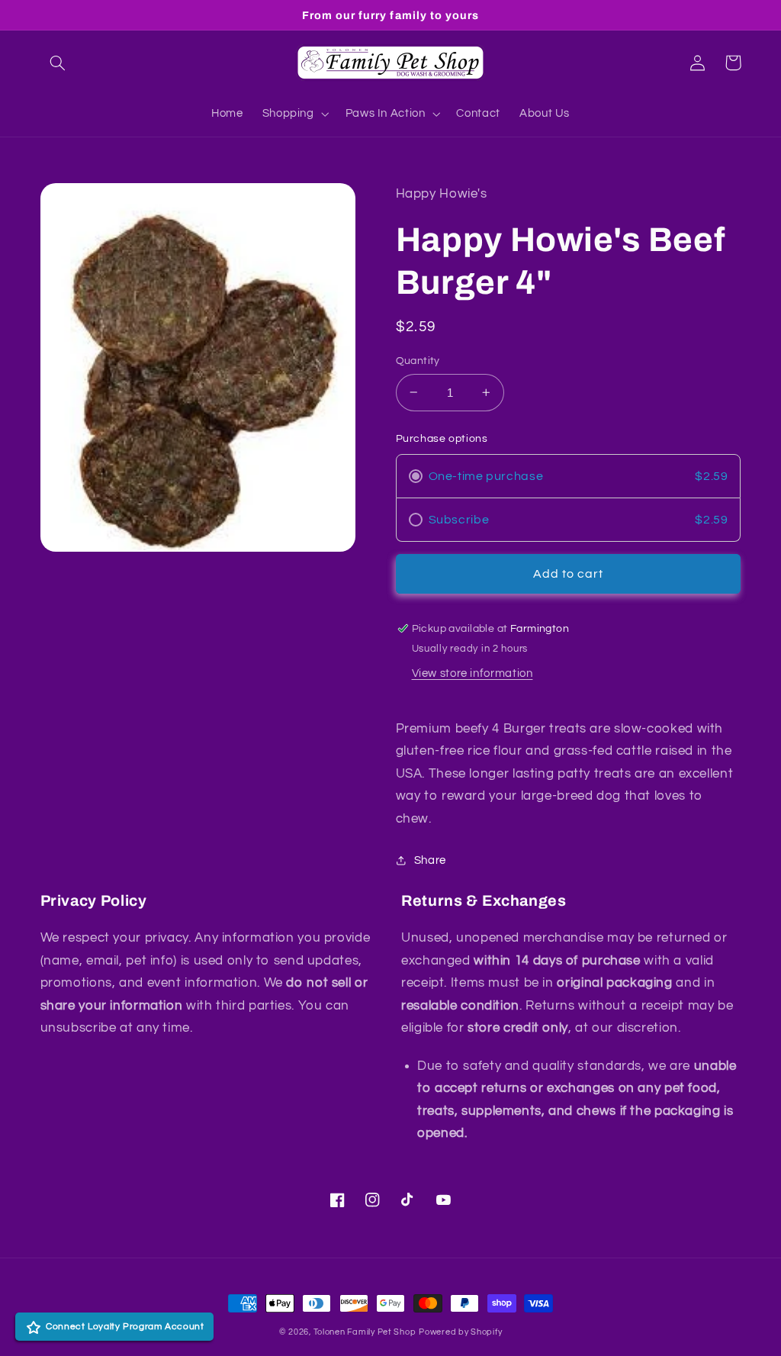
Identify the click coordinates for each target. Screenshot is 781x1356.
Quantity (418, 361)
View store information (472, 673)
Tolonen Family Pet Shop (364, 1332)
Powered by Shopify (460, 1332)
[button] (58, 62)
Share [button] (430, 860)
